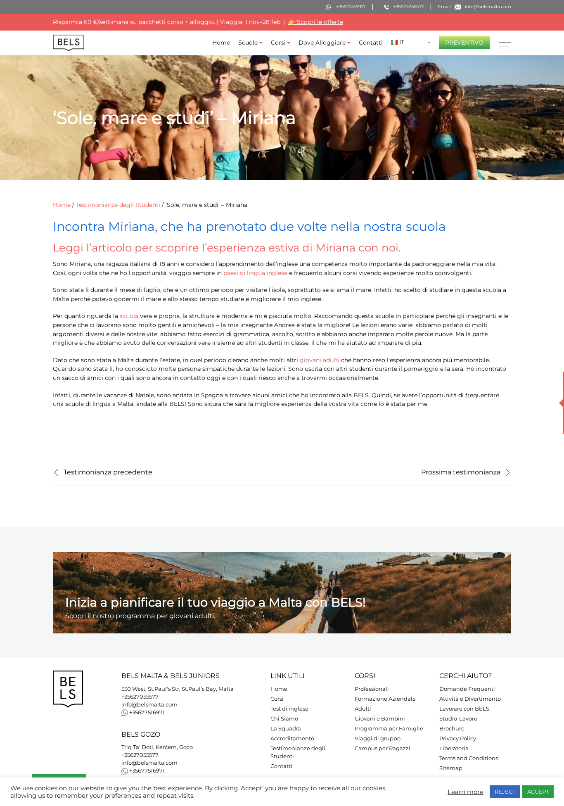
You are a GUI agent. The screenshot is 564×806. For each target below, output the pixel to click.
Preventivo (464, 42)
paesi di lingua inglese (255, 272)
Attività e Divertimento (470, 699)
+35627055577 (140, 697)
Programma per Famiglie (389, 728)
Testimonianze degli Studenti (118, 205)
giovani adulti (319, 359)
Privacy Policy (457, 738)
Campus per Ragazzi (382, 748)
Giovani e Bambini (380, 719)
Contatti (371, 42)
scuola (129, 316)
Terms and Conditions (468, 758)
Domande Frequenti (467, 689)
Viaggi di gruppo (377, 738)
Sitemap (450, 768)
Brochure (451, 728)
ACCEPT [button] (538, 791)
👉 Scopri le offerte (315, 22)
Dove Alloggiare (322, 42)
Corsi (278, 42)
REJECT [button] (505, 791)
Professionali (372, 689)
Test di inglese (289, 709)
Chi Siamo (284, 719)
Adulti (363, 709)
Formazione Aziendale (385, 699)
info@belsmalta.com (149, 705)
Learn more (465, 792)
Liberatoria (454, 748)
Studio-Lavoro (458, 719)
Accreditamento (292, 738)
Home (221, 42)
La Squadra (285, 728)
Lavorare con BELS (464, 709)
